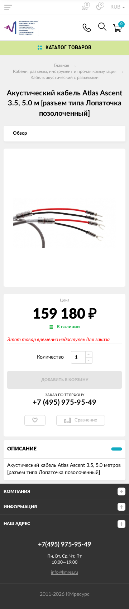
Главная (61, 65)
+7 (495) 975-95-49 (64, 402)
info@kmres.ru (64, 572)
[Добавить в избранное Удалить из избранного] (35, 420)
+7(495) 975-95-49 (86, 28)
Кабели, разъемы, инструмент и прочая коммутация (64, 71)
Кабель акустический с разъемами (64, 77)
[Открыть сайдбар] (8, 7)
